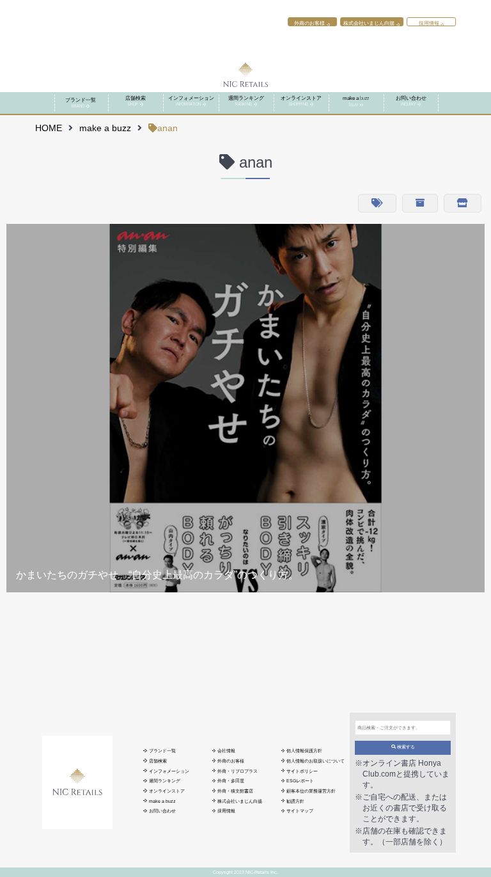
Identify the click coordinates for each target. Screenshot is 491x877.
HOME (48, 128)
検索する (405, 747)
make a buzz (105, 128)
